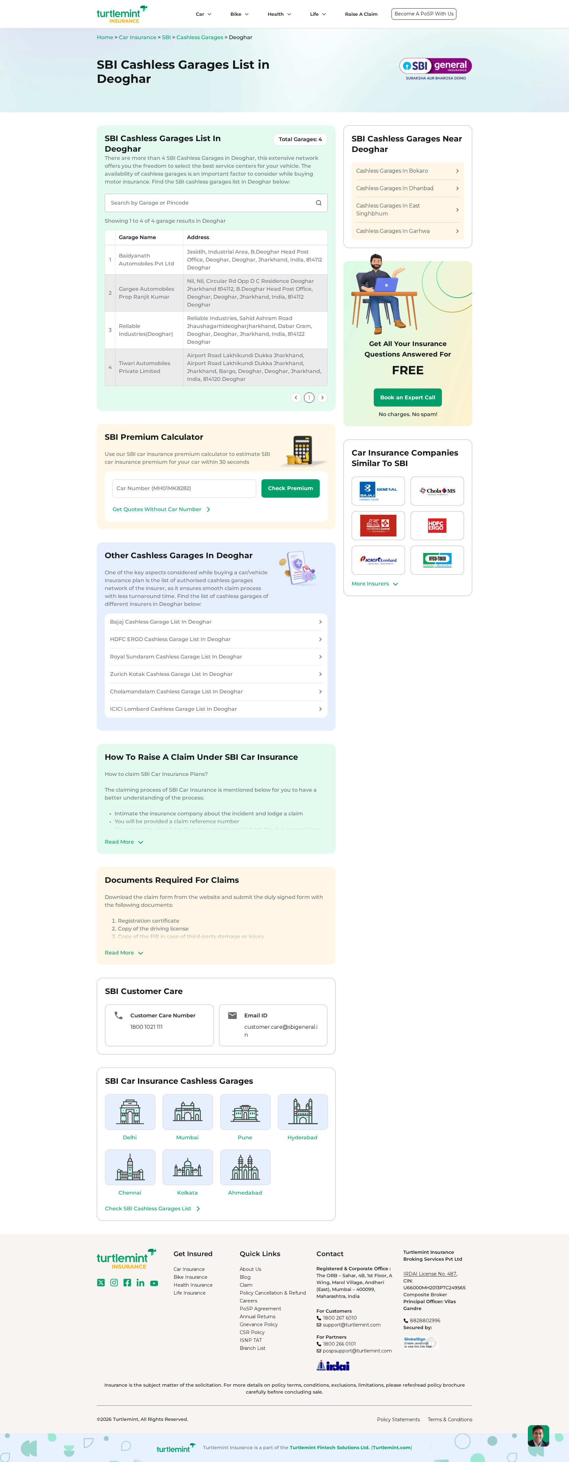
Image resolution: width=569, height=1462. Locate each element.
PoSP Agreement (260, 1309)
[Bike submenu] (245, 14)
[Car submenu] (207, 14)
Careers (248, 1301)
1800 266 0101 (339, 1344)
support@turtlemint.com (352, 1325)
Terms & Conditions (450, 1420)
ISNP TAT (251, 1340)
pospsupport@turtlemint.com (357, 1351)
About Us (250, 1269)
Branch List (252, 1348)
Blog (245, 1277)
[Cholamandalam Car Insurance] (437, 491)
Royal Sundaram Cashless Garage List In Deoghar (176, 657)
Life (314, 14)
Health (276, 14)
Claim (246, 1285)
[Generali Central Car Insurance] (378, 525)
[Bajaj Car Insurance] (378, 491)
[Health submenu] (287, 14)
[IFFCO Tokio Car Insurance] (437, 560)
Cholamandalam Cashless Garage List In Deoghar (176, 691)
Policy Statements (398, 1420)
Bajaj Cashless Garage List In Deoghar (161, 622)
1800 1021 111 (146, 1027)
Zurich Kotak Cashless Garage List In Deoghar (171, 674)
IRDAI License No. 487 (429, 1274)
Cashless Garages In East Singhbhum (388, 210)
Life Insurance (190, 1293)
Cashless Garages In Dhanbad (395, 188)
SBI (167, 37)
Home (105, 37)
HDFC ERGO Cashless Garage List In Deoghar (170, 639)
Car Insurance (137, 37)
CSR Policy (252, 1332)
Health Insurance (193, 1285)
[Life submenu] (322, 14)
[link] (296, 397)
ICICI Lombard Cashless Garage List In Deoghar (173, 709)
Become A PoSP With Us (423, 14)
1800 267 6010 (340, 1318)
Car (200, 14)
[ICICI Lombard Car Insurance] (378, 560)
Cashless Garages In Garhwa (393, 231)
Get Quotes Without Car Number (157, 509)
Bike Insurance (190, 1277)
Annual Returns (257, 1317)
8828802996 (425, 1321)
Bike (235, 14)
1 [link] (309, 398)
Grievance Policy (259, 1324)
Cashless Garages (200, 37)
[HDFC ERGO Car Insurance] (437, 525)
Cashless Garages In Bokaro (392, 171)
